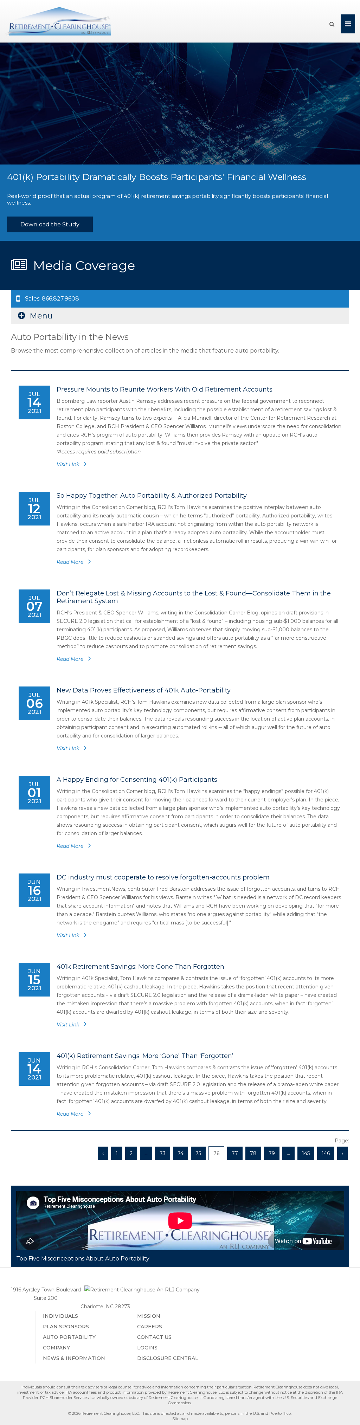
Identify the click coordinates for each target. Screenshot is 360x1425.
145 (306, 1153)
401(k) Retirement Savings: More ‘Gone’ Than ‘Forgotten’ (145, 1056)
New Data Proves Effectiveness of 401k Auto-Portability (144, 690)
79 (272, 1153)
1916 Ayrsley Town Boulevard (46, 1290)
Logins (147, 1348)
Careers (149, 1326)
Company (56, 1348)
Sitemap (180, 1418)
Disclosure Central (167, 1358)
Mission (148, 1316)
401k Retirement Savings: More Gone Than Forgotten (140, 967)
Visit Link (69, 464)
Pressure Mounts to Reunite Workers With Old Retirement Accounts (164, 389)
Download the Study (49, 224)
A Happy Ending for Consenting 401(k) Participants (137, 780)
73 (163, 1153)
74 (181, 1153)
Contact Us (154, 1337)
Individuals (60, 1316)
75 (198, 1153)
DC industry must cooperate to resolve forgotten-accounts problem (163, 877)
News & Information (74, 1358)
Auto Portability (69, 1337)
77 (235, 1153)
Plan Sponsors (66, 1326)
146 (326, 1153)
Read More (71, 562)
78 (253, 1153)
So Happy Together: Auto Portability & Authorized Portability (152, 495)
